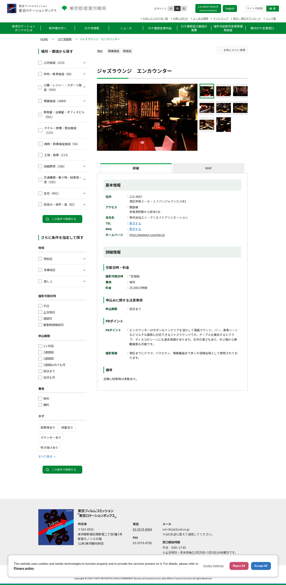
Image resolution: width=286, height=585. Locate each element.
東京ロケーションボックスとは (23, 28)
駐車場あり (48, 427)
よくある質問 (200, 18)
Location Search (208, 8)
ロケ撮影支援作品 (160, 28)
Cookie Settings (213, 565)
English (229, 8)
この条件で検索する (64, 218)
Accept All (261, 565)
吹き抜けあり (49, 447)
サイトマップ (220, 18)
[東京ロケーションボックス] (32, 8)
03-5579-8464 (142, 529)
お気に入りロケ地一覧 (155, 18)
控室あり (67, 427)
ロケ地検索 (92, 28)
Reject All (239, 565)
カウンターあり (51, 437)
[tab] (136, 168)
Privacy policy (24, 568)
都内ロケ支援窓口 (262, 28)
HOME (44, 39)
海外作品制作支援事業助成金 (228, 28)
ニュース (126, 28)
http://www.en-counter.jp (147, 235)
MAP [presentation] (208, 168)
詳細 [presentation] (136, 168)
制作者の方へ (58, 28)
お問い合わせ (180, 18)
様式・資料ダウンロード (247, 18)
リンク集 (271, 18)
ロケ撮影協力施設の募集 (194, 28)
